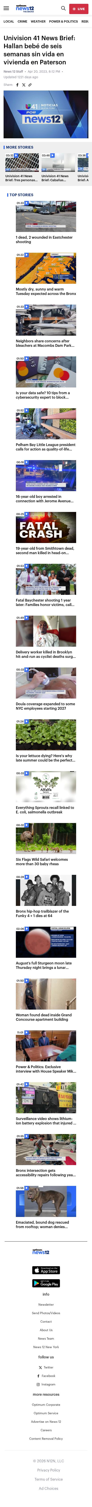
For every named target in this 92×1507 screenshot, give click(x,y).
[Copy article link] (30, 85)
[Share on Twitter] (23, 85)
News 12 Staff (13, 71)
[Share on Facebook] (17, 85)
